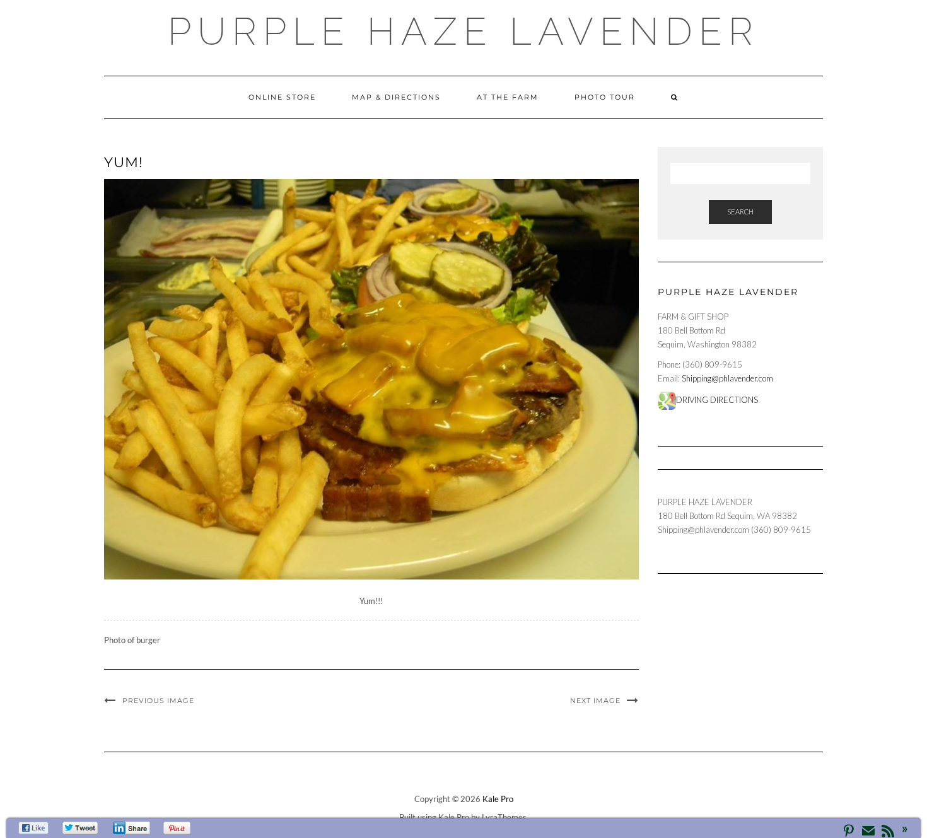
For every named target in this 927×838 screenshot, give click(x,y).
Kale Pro (497, 799)
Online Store (282, 97)
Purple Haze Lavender (463, 31)
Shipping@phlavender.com (727, 378)
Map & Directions (396, 97)
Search (740, 211)
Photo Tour (604, 97)
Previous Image (158, 700)
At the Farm (508, 97)
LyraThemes (504, 817)
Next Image (595, 700)
